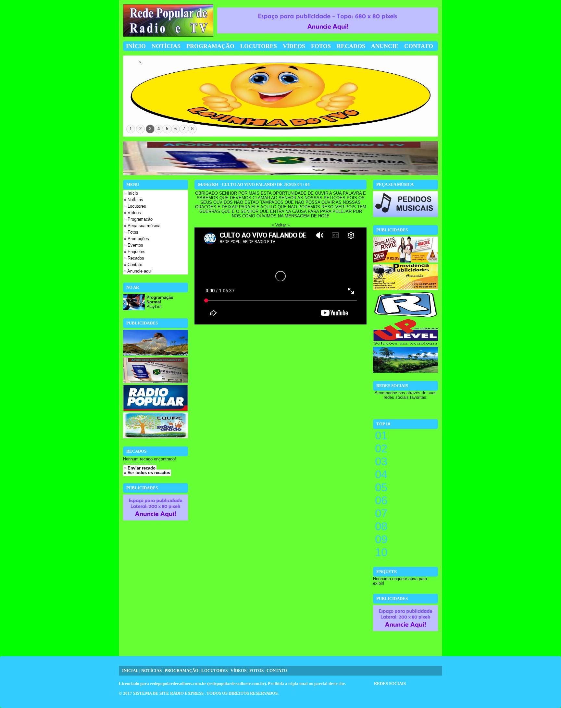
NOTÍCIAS (151, 670)
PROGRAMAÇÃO (181, 670)
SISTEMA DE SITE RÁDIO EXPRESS (169, 693)
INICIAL (130, 670)
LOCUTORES (214, 670)
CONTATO (277, 670)
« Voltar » (281, 225)
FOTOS (256, 670)
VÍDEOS (238, 670)
